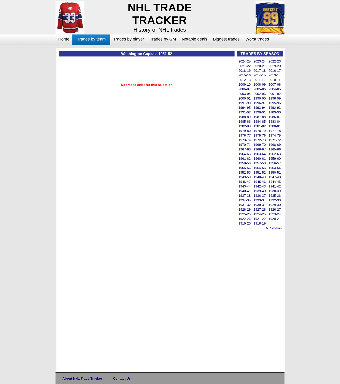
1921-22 (259, 219)
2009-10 (244, 84)
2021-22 (244, 66)
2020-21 (259, 66)
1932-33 (275, 200)
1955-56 (244, 168)
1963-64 (259, 154)
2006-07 (244, 89)
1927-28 (259, 209)
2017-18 (259, 70)
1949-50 (244, 177)
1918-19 (259, 223)
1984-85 (259, 121)
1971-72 (275, 140)
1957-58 (259, 163)
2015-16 (244, 75)
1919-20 (244, 223)
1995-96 (275, 103)
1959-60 (275, 158)
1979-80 (244, 131)
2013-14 (275, 75)
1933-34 (259, 200)
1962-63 (275, 154)
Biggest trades (226, 39)
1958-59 (244, 163)
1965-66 (275, 149)
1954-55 (259, 168)
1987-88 (259, 117)
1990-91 (259, 112)
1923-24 (275, 214)
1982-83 (244, 126)
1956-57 (275, 163)
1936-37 (259, 195)
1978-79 (259, 131)
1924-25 (259, 214)
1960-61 (259, 158)
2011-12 (259, 80)
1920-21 (275, 219)
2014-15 (259, 75)
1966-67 (259, 149)
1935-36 (275, 195)
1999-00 (259, 98)
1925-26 (244, 214)
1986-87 (275, 117)
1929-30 (275, 205)
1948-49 (259, 177)
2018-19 (244, 70)
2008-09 (259, 84)
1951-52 (259, 172)
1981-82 (259, 126)
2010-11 (275, 80)
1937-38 (244, 195)
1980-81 (275, 126)
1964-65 (244, 154)
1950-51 (275, 172)
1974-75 (275, 135)
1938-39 (275, 191)
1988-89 (244, 117)
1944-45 (275, 182)
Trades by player (128, 39)
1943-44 (244, 186)
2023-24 (259, 61)
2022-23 (275, 61)
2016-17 (275, 70)
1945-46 (259, 182)
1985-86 (244, 121)
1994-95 (244, 107)
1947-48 (275, 177)
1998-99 (275, 98)
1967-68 (244, 149)
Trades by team (91, 39)
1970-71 (244, 145)
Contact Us (122, 378)
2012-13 (244, 80)
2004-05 (275, 89)
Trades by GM (163, 39)
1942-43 (259, 186)
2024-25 (244, 61)
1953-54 (275, 168)
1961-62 (244, 158)
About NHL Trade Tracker (82, 378)
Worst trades (257, 39)
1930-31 (259, 205)
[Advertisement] (37, 117)
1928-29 (244, 209)
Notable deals (194, 39)
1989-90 (275, 112)
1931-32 (244, 205)
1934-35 (244, 200)
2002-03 (259, 94)
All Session (274, 228)
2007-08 (275, 84)
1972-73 (259, 140)
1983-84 (275, 121)
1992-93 (275, 107)
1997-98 (244, 103)
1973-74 (244, 140)
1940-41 (244, 191)
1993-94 (259, 107)
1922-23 (244, 219)
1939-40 (259, 191)
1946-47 (244, 182)
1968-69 (275, 145)
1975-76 (259, 135)
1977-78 (275, 131)
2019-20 (275, 66)
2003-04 (244, 94)
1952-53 (244, 172)
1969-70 (259, 145)
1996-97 (259, 103)
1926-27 (275, 209)
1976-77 (244, 135)
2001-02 (275, 94)
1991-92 (244, 112)
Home (63, 39)
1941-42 (275, 186)
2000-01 (244, 98)
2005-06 (259, 89)
